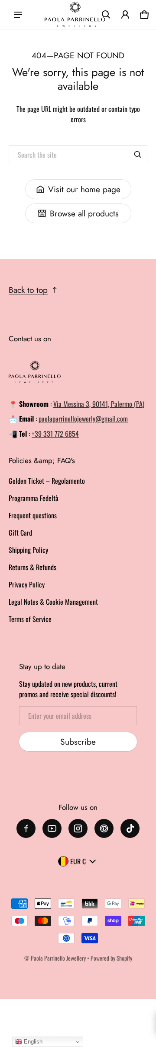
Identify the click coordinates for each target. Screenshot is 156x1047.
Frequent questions (33, 515)
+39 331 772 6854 (55, 433)
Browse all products (84, 213)
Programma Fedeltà (33, 498)
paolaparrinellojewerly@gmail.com (83, 418)
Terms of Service (30, 619)
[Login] (125, 14)
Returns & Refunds (32, 567)
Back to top (28, 290)
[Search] (137, 154)
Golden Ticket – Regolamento (47, 481)
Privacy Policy (27, 584)
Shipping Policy (28, 550)
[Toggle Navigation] (18, 14)
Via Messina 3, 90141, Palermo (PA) (98, 404)
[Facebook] (26, 828)
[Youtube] (52, 828)
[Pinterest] (104, 828)
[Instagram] (78, 828)
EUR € (78, 861)
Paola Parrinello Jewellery (58, 958)
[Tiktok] (130, 828)
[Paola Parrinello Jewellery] (75, 15)
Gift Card (20, 532)
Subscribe (78, 742)
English (32, 1041)
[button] (106, 14)
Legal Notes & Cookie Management (53, 601)
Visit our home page (84, 189)
